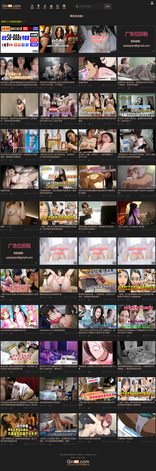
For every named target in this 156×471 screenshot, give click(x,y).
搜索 (107, 6)
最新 (32, 8)
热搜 (57, 8)
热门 (45, 8)
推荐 (51, 8)
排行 (38, 8)
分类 (64, 8)
